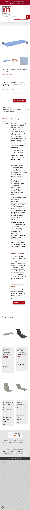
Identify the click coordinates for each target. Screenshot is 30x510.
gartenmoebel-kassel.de (18, 449)
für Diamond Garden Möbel (16, 109)
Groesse (7, 93)
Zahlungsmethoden (8, 453)
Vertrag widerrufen (16, 455)
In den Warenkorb (19, 100)
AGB (12, 451)
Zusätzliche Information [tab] (5, 122)
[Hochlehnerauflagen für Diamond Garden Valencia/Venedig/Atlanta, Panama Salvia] (8, 387)
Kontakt (15, 276)
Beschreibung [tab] (5, 118)
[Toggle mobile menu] (27, 7)
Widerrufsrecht (20, 451)
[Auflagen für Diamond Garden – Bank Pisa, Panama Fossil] (8, 334)
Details (5, 370)
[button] (28, 17)
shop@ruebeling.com (20, 1)
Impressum (5, 451)
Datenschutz (5, 455)
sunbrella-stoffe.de (18, 447)
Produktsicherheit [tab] (6, 127)
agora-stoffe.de (6, 449)
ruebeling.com (7, 447)
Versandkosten (14, 77)
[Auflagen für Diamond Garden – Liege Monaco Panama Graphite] (22, 334)
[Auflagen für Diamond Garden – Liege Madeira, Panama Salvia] (22, 387)
